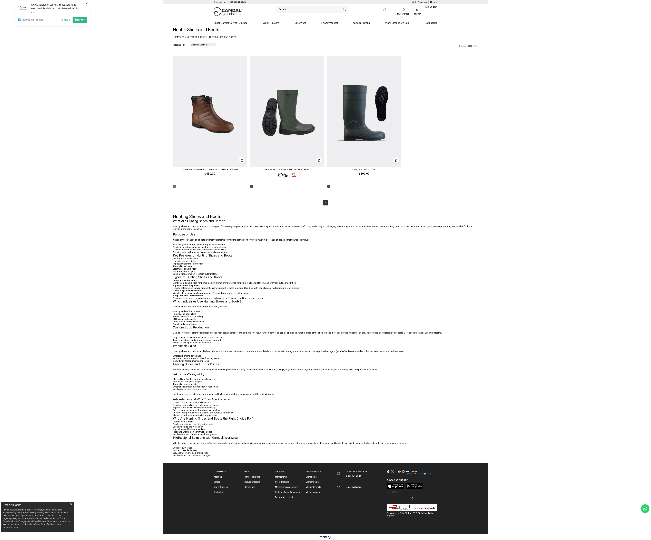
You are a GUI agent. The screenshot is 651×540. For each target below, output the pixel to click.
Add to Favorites (242, 160)
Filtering (177, 45)
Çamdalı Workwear (210, 443)
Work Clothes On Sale (397, 22)
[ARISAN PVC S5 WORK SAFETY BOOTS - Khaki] (287, 111)
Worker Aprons (313, 492)
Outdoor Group (361, 22)
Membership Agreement (286, 487)
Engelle (65, 19)
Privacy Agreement (284, 497)
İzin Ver (80, 19)
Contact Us (219, 492)
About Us (218, 477)
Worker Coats (312, 482)
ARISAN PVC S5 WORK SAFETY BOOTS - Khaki (287, 169)
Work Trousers (271, 22)
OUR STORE (392, 491)
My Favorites (403, 14)
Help (432, 2)
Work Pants (311, 477)
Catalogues (431, 22)
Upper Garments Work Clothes (231, 22)
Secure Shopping (252, 482)
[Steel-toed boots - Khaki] (364, 111)
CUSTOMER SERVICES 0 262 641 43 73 (356, 473)
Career (217, 482)
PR (414, 513)
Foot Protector (329, 22)
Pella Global (405, 513)
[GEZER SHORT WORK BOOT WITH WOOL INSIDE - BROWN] (210, 111)
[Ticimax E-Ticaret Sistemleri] (326, 537)
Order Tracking (419, 2)
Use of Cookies (221, 487)
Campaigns (249, 487)
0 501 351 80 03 (230, 2)
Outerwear (300, 22)
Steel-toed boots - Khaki (364, 169)
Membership (281, 477)
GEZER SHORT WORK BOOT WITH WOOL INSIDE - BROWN (210, 169)
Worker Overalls (313, 487)
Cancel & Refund (252, 477)
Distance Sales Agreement (287, 492)
